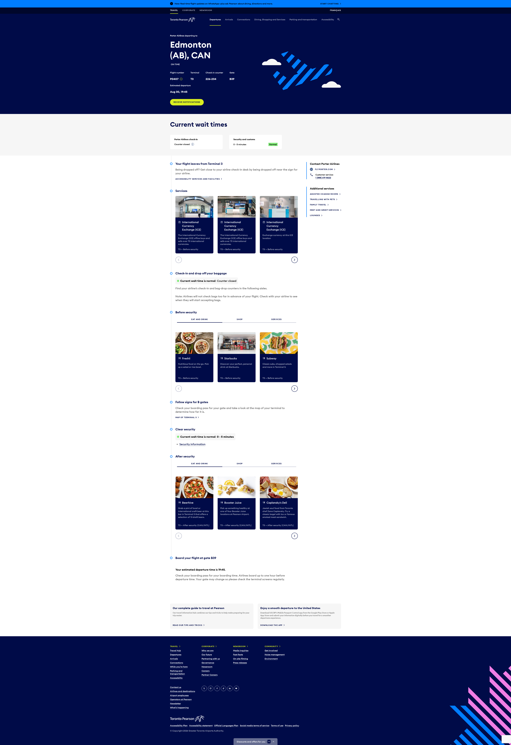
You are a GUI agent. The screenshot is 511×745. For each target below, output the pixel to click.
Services (276, 319)
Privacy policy (292, 725)
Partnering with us (211, 658)
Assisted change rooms (324, 194)
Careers (205, 670)
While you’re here (179, 666)
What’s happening (179, 707)
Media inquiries (240, 650)
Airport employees (179, 695)
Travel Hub (175, 650)
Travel (174, 10)
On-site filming (240, 658)
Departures (215, 19)
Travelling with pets (322, 199)
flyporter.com (324, 169)
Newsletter (175, 703)
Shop (240, 319)
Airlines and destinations (182, 691)
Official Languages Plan (226, 725)
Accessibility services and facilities (197, 179)
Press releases (240, 662)
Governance (208, 662)
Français (335, 10)
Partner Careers (209, 674)
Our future (207, 654)
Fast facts (238, 654)
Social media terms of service (254, 725)
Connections (243, 19)
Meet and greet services (324, 210)
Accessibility (327, 19)
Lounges (315, 215)
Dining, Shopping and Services (269, 19)
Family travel (318, 204)
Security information (192, 444)
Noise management (275, 654)
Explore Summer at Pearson (322, 4)
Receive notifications (187, 102)
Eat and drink (199, 319)
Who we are (207, 650)
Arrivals (229, 19)
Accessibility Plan (179, 725)
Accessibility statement (201, 725)
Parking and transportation (303, 19)
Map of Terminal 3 (186, 417)
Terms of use (277, 725)
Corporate (188, 10)
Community (271, 646)
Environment (271, 658)
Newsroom (206, 10)
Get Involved (271, 650)
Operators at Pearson (181, 699)
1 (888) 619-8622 (323, 177)
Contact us (175, 687)
